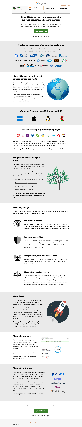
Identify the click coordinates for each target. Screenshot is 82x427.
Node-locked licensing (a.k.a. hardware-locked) (29, 179)
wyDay (42, 4)
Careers (18, 422)
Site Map (34, 422)
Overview (15, 12)
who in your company (56, 261)
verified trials (20, 344)
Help (50, 12)
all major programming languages (32, 143)
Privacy (29, 422)
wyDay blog (63, 8)
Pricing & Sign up (24, 12)
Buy (69, 5)
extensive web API (25, 376)
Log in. (48, 36)
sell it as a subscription (20, 166)
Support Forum (50, 8)
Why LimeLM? (33, 12)
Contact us (24, 422)
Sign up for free (41, 31)
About (14, 422)
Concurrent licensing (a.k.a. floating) (26, 183)
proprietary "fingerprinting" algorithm (56, 228)
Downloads (63, 5)
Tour (40, 12)
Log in (44, 12)
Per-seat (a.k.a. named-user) (24, 186)
